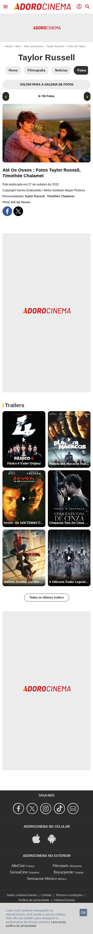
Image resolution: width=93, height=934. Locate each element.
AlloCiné (18, 866)
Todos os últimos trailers (46, 597)
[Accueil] (42, 6)
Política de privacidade (34, 900)
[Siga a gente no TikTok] (60, 808)
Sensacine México (42, 878)
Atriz (18, 46)
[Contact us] (73, 808)
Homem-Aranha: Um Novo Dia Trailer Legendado (24, 582)
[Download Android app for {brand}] (54, 838)
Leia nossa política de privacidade (36, 924)
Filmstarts (61, 866)
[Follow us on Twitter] (33, 808)
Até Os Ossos (20, 202)
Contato (46, 895)
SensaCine (19, 872)
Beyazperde (63, 872)
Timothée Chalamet (60, 196)
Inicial (8, 46)
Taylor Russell (54, 46)
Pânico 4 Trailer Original (24, 463)
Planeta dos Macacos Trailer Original (70, 464)
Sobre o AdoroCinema (22, 895)
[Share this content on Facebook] (7, 211)
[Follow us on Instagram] (46, 808)
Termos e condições (69, 895)
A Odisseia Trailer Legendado (70, 582)
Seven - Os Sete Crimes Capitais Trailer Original (24, 523)
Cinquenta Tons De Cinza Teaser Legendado (70, 523)
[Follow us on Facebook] (19, 808)
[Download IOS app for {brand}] (39, 838)
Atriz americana (33, 46)
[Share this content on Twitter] (18, 211)
